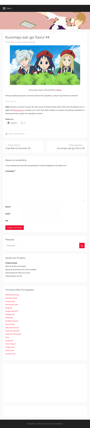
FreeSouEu (9, 318)
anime (10, 134)
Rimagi (32, 42)
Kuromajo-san (19, 134)
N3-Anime (9, 341)
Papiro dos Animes (12, 331)
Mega (59, 90)
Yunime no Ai (10, 354)
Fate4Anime (9, 314)
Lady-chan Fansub (12, 327)
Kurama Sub (9, 324)
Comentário (10, 171)
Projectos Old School (13, 334)
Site (6, 221)
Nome (8, 207)
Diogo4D (8, 308)
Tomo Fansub (10, 344)
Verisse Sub (9, 350)
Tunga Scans (10, 347)
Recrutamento (18, 110)
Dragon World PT (11, 311)
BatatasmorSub (11, 298)
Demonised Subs (11, 304)
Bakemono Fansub (12, 295)
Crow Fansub (10, 301)
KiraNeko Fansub (11, 321)
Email (8, 214)
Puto (7, 337)
